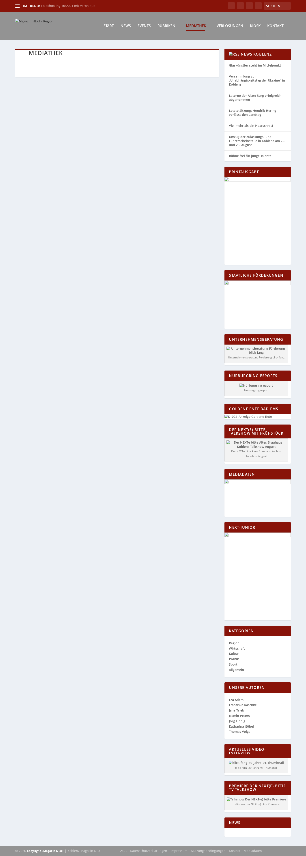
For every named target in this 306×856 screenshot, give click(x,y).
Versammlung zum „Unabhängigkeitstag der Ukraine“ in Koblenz (257, 80)
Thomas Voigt (239, 731)
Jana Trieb (236, 710)
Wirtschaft (237, 648)
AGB (123, 851)
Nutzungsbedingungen (208, 851)
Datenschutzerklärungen (148, 851)
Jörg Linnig (237, 721)
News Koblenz (256, 54)
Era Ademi (236, 700)
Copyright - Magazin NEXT (45, 851)
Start (108, 26)
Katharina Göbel (241, 726)
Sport (233, 664)
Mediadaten (253, 851)
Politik (234, 659)
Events (144, 26)
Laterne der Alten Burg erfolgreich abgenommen (255, 97)
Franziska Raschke (243, 705)
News (126, 26)
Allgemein (236, 670)
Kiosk (255, 26)
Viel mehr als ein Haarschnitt (251, 125)
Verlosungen (230, 26)
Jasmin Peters (239, 716)
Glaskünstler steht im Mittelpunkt (255, 65)
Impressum (178, 851)
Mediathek (196, 26)
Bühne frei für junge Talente (250, 156)
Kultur (234, 653)
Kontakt (275, 26)
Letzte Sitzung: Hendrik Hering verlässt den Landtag (252, 112)
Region (234, 643)
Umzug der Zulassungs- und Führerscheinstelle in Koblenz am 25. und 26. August (257, 141)
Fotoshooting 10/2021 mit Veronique (68, 6)
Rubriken (166, 26)
